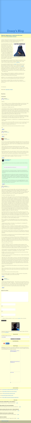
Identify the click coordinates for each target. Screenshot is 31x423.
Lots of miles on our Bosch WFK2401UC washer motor (10, 389)
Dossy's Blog (15, 31)
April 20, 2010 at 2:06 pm (7, 160)
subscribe (19, 318)
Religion (11, 89)
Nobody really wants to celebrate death (6, 413)
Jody (5, 278)
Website (2, 316)
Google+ (4, 343)
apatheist (22, 66)
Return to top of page (5, 420)
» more (20, 406)
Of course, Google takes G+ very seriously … (8, 401)
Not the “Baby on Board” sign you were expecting (10, 391)
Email (2, 311)
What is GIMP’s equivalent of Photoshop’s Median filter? (11, 397)
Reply (3, 129)
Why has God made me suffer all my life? (9, 393)
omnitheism (18, 62)
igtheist (15, 64)
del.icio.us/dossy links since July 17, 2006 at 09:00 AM (9, 409)
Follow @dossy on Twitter (7, 343)
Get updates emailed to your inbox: (6, 335)
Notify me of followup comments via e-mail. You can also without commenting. (14, 318)
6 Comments (14, 36)
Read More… (7, 332)
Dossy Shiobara (9, 36)
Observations (7, 89)
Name (2, 305)
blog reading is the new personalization (7, 405)
